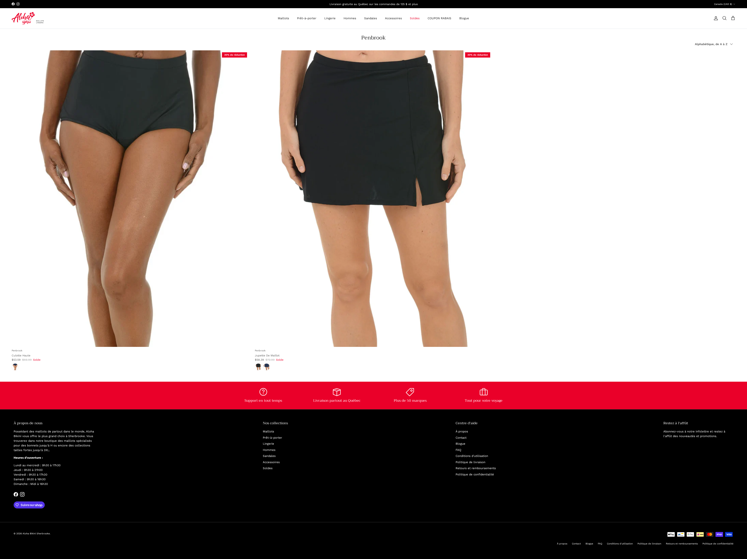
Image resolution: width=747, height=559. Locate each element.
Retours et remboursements (476, 468)
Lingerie (330, 18)
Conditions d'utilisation (472, 456)
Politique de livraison (470, 462)
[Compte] (715, 18)
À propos (462, 431)
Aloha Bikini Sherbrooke (36, 533)
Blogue (464, 18)
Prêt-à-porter (306, 18)
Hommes (350, 18)
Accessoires (393, 18)
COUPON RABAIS (439, 18)
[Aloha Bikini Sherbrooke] (28, 18)
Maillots (283, 18)
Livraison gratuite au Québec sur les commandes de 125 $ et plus (374, 4)
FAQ (458, 450)
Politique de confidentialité (475, 474)
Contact (461, 437)
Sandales (370, 18)
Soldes (415, 18)
